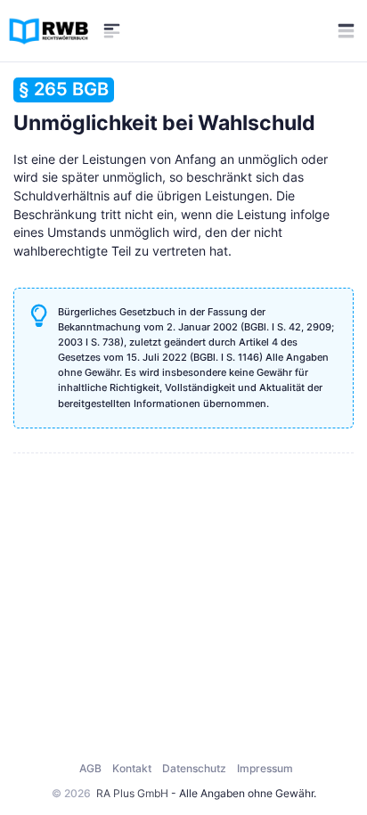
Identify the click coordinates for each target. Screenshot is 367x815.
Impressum (265, 768)
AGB (90, 768)
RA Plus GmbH (132, 793)
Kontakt (131, 768)
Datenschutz (194, 768)
